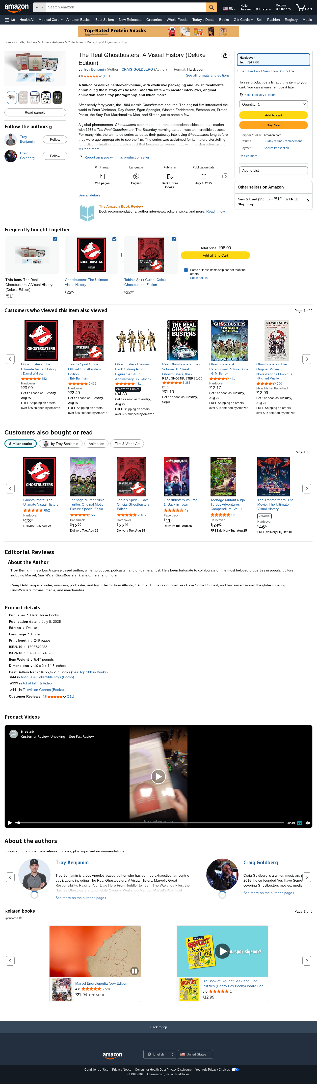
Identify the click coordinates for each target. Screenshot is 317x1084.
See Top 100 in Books (89, 672)
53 (233, 515)
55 (93, 515)
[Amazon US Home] (112, 1056)
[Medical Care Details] (62, 19)
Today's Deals (203, 20)
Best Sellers (104, 20)
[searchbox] (126, 7)
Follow (55, 139)
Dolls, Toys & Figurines (102, 42)
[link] (91, 255)
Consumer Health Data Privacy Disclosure (163, 1069)
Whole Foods (177, 20)
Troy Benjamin (94, 69)
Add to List (250, 170)
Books (224, 20)
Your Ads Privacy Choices (212, 1069)
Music (307, 20)
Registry (291, 20)
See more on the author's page (79, 898)
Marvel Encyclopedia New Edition (101, 983)
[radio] (273, 60)
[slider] (149, 822)
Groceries (154, 20)
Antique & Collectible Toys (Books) (47, 677)
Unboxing (58, 736)
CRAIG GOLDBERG (137, 69)
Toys (124, 42)
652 (47, 510)
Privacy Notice (122, 1069)
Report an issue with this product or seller (116, 157)
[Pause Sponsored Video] (134, 971)
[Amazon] (17, 7)
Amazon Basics (78, 20)
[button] (10, 20)
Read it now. (216, 211)
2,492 (142, 515)
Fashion (273, 20)
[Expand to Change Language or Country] (235, 9)
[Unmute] (307, 823)
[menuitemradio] (299, 823)
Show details (199, 278)
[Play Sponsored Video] (222, 951)
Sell (259, 20)
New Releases (130, 20)
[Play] (9, 823)
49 (186, 510)
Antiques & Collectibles (67, 42)
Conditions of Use (96, 1069)
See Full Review (81, 736)
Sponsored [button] (11, 918)
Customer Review (35, 736)
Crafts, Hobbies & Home (32, 42)
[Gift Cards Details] (252, 19)
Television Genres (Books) (43, 690)
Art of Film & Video (37, 683)
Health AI (27, 20)
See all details (89, 195)
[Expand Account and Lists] (270, 9)
